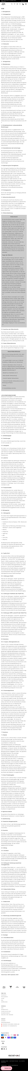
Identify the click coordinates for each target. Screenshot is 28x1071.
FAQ (2, 1000)
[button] (23, 1)
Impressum (4, 1065)
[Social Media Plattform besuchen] (2, 1049)
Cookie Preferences (13, 1065)
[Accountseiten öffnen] (20, 4)
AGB (2, 1007)
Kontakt (3, 1020)
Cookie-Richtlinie (6, 1011)
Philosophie (4, 996)
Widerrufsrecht (5, 1013)
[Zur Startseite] (5, 4)
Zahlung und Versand (7, 1014)
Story (2, 998)
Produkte (3, 995)
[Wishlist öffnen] (15, 4)
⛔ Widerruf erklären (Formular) (10, 1024)
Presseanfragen (5, 1022)
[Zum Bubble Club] (17, 4)
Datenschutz (4, 1009)
